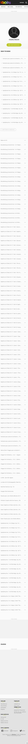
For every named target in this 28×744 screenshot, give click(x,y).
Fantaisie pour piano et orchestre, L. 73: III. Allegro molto (13, 67)
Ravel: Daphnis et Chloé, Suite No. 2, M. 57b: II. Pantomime (11, 509)
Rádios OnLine (4, 722)
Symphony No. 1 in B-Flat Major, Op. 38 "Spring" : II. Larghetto (11, 564)
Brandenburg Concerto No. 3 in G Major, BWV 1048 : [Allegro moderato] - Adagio (11, 181)
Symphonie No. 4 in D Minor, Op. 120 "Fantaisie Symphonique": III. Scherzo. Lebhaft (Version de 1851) (13, 99)
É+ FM (2, 719)
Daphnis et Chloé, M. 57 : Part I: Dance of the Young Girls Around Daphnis (11, 227)
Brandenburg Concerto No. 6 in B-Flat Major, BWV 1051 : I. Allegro (11, 213)
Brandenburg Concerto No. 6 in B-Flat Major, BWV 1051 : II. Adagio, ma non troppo (11, 218)
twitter (23, 730)
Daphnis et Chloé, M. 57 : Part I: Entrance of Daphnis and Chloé (11, 245)
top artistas (18, 6)
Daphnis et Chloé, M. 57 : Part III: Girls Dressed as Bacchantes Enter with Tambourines (11, 309)
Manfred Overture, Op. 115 (7, 486)
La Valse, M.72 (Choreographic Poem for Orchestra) (11, 482)
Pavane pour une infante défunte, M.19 (10, 496)
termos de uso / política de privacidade (20, 712)
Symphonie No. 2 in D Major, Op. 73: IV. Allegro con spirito (13, 86)
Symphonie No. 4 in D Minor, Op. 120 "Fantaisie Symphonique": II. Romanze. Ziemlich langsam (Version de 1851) (13, 95)
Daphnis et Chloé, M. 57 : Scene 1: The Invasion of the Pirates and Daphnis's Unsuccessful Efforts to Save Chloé (11, 372)
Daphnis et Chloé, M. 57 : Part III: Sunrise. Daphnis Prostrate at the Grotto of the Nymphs (11, 322)
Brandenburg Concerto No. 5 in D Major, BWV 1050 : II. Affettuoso (11, 204)
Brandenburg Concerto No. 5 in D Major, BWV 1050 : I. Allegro (11, 199)
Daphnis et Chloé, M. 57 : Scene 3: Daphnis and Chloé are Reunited (11, 409)
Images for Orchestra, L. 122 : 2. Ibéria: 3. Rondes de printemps (11, 459)
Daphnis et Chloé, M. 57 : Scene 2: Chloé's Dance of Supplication (11, 386)
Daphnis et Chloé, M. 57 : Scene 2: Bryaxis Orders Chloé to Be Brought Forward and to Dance (11, 382)
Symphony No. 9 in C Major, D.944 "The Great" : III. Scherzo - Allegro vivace (11, 605)
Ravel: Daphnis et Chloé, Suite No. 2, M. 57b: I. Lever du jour (11, 505)
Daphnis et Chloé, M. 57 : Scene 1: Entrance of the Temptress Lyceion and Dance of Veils (11, 354)
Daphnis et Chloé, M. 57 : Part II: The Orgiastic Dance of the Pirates (11, 295)
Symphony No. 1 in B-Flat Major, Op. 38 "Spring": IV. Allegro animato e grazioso (13, 122)
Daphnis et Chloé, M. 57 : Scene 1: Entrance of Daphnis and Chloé (11, 350)
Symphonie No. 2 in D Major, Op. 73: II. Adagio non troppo (13, 76)
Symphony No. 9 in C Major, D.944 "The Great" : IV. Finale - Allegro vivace (11, 610)
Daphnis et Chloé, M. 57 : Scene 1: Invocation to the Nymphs (11, 363)
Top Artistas (4, 705)
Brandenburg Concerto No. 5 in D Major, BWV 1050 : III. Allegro (11, 208)
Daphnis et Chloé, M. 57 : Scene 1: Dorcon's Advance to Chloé (11, 341)
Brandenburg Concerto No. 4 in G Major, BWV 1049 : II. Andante (11, 190)
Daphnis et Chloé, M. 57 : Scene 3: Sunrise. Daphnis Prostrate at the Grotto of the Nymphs (11, 427)
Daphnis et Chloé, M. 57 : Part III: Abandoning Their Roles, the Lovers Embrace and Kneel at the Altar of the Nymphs (11, 300)
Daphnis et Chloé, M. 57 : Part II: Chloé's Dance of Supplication (11, 281)
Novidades (3, 707)
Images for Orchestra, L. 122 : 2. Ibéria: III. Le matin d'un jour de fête (11, 473)
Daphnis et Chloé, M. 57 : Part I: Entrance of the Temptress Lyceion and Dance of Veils (11, 249)
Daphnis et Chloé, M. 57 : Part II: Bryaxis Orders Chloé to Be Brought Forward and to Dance (11, 277)
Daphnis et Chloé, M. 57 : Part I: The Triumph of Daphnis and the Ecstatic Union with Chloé (11, 272)
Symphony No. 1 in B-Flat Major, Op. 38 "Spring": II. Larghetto (13, 113)
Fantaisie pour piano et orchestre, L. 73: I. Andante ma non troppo (13, 58)
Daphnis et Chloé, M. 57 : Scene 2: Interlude (11, 395)
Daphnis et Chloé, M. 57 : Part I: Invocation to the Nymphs (11, 259)
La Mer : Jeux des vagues (7, 477)
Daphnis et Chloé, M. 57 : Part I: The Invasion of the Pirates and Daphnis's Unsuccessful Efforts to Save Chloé (11, 268)
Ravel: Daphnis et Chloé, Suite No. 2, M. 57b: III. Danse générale (11, 514)
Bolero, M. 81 (4, 140)
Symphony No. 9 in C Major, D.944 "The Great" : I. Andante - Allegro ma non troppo (11, 596)
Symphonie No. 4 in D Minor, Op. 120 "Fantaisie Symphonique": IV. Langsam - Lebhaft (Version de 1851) (13, 104)
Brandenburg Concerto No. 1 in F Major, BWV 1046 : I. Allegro (11, 145)
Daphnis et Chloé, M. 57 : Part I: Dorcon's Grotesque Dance (11, 240)
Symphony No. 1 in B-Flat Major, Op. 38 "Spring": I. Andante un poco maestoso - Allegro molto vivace (13, 108)
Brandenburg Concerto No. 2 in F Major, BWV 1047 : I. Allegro (11, 163)
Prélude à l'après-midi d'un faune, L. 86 (10, 500)
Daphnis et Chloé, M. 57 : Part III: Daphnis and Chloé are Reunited (11, 304)
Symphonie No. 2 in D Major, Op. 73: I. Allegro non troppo (13, 72)
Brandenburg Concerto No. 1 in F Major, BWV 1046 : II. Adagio (11, 149)
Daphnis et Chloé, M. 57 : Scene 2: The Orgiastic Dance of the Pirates (11, 400)
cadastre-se (17, 704)
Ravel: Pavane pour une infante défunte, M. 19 (11, 518)
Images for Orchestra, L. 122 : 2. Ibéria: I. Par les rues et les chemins (11, 464)
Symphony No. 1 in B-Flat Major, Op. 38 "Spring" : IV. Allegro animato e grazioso (11, 573)
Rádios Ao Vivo (4, 721)
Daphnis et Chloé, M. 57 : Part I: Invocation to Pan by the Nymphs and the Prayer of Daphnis (11, 254)
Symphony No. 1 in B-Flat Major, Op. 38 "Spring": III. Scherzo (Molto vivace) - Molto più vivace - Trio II (13, 118)
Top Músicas (4, 704)
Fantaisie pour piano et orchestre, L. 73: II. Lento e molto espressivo (13, 63)
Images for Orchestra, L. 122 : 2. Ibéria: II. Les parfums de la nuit (11, 468)
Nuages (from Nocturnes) (7, 491)
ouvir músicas (14, 45)
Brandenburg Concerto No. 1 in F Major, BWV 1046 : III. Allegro (11, 154)
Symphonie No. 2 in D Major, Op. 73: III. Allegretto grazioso (13, 81)
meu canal (10, 6)
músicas (3, 6)
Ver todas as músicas (9, 129)
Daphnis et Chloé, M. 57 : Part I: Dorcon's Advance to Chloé (11, 236)
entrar (22, 2)
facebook (6, 730)
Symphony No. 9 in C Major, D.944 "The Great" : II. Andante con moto (11, 600)
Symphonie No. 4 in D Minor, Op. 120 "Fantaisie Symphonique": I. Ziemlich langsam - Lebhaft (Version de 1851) (13, 90)
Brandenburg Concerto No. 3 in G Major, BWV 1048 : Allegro (11, 176)
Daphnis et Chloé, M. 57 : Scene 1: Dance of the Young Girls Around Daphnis (11, 331)
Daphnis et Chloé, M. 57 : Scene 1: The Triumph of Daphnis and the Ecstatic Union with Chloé (11, 377)
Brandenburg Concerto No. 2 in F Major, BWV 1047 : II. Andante (11, 167)
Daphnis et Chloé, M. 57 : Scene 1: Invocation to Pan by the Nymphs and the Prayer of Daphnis (11, 359)
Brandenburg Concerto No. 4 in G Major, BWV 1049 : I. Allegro (11, 186)
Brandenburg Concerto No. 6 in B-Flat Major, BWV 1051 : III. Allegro (11, 222)
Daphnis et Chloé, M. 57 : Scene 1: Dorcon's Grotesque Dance (11, 345)
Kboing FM (3, 717)
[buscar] (26, 2)
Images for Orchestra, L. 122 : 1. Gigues (10, 455)
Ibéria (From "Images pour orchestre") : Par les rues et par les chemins (11, 450)
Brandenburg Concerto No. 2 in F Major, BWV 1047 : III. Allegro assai (11, 172)
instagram (15, 730)
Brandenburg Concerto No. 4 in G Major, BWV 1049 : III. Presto (11, 195)
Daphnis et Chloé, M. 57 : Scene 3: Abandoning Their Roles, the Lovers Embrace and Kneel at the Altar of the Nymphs (11, 404)
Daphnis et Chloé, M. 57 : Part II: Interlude (11, 290)
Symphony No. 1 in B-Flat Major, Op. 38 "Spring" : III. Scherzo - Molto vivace (11, 569)
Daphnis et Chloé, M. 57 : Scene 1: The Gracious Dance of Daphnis (11, 368)
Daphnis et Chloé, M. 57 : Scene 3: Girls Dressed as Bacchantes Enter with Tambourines (11, 414)
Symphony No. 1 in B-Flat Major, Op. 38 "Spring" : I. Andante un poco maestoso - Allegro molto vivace (11, 559)
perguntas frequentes (19, 710)
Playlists (3, 709)
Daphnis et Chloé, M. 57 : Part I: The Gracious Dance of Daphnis (11, 263)
